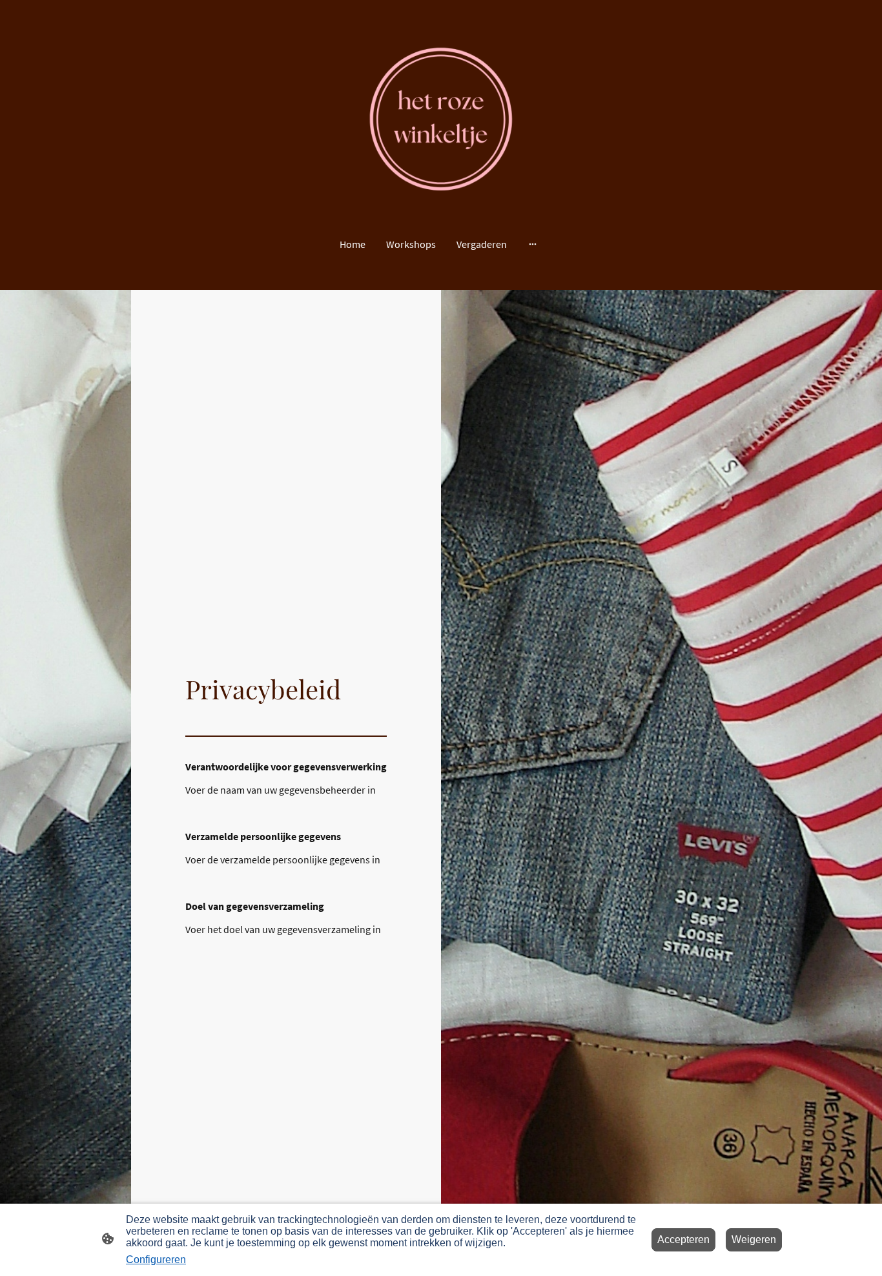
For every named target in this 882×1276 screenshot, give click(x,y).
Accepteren (683, 1239)
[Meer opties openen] (533, 244)
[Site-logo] (441, 119)
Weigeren (754, 1239)
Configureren (156, 1259)
